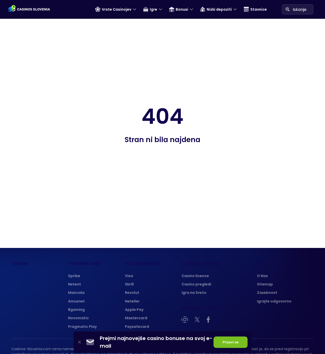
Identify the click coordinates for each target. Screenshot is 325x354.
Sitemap (265, 284)
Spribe (74, 275)
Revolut (132, 292)
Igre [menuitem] (153, 9)
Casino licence (195, 275)
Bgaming (76, 309)
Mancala (76, 292)
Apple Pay (134, 309)
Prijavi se (230, 342)
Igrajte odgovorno (274, 301)
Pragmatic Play (82, 326)
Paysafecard (137, 326)
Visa (129, 275)
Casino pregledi (196, 284)
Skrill (129, 284)
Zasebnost (267, 292)
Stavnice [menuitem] (258, 9)
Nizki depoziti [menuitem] (219, 9)
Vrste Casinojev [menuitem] (116, 9)
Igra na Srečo (194, 292)
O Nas (262, 275)
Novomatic (78, 318)
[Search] (287, 9)
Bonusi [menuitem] (182, 9)
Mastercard (136, 318)
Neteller (132, 301)
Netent (74, 284)
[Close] (79, 342)
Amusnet (76, 301)
